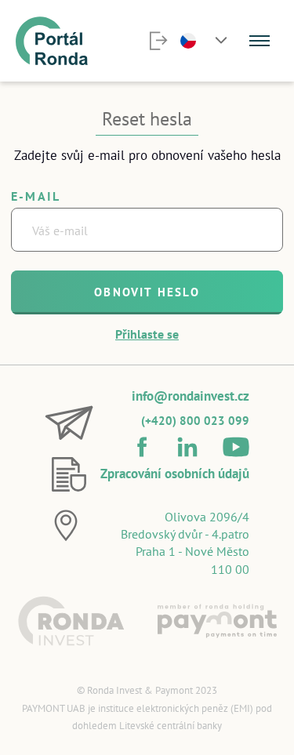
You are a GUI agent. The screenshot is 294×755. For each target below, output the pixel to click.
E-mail (35, 196)
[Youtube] (236, 447)
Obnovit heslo (147, 292)
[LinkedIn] (187, 447)
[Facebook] (142, 447)
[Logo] (52, 41)
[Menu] (259, 41)
